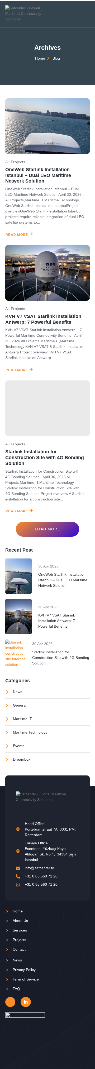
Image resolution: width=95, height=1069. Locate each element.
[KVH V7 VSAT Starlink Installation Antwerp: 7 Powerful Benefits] (47, 273)
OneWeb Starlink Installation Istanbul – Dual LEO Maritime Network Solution (38, 175)
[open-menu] (87, 13)
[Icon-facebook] (10, 1002)
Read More (17, 235)
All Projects (15, 162)
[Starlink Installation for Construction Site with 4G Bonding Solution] (47, 408)
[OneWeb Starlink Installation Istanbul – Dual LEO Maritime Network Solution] (47, 126)
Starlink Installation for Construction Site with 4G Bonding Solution (44, 457)
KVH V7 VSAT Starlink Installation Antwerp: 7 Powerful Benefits (43, 319)
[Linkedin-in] (26, 1002)
